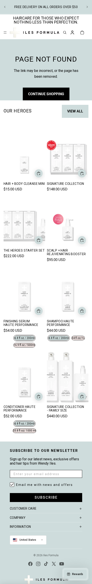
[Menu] (5, 32)
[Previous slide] (5, 7)
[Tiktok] (46, 564)
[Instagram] (38, 564)
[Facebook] (30, 564)
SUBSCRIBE (46, 497)
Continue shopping (46, 94)
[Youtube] (61, 564)
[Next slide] (87, 7)
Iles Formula (51, 555)
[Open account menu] (72, 32)
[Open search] (65, 32)
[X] (53, 564)
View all (75, 111)
